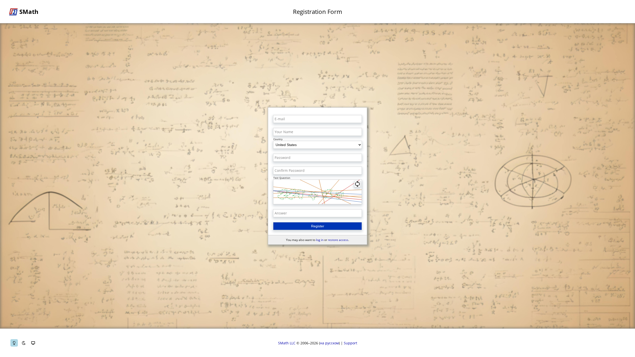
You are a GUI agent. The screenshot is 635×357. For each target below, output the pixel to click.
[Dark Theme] (23, 343)
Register (317, 226)
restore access (338, 240)
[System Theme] (33, 343)
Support (350, 343)
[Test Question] (317, 191)
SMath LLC (286, 343)
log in (319, 240)
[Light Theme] (14, 343)
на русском (329, 343)
